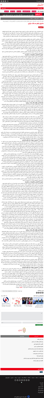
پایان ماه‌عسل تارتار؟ (40, 356)
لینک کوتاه (20, 291)
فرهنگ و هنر (24, 377)
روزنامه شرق (40, 8)
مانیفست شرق (40, 388)
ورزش (19, 377)
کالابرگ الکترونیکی (26, 11)
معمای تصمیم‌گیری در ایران (38, 346)
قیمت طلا (19, 11)
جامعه (36, 377)
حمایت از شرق (40, 386)
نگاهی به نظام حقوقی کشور (38, 344)
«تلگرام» (20, 287)
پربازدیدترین (22, 336)
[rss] (29, 380)
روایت (15, 377)
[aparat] (20, 380)
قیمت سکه (13, 11)
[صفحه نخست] (7, 1)
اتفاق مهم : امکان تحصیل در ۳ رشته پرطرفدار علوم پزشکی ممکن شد (20, 14)
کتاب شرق (4, 8)
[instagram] (26, 380)
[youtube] (15, 380)
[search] (1, 1)
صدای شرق (8, 377)
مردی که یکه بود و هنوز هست (38, 353)
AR (3, 1)
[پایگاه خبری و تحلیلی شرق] (40, 5)
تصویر (12, 377)
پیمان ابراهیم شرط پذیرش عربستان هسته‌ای (35, 348)
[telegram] (43, 293)
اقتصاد (29, 377)
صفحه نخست (41, 377)
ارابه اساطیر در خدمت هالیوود (38, 351)
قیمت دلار (34, 11)
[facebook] (39, 293)
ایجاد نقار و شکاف (40, 339)
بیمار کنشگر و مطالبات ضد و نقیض (37, 341)
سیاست (32, 377)
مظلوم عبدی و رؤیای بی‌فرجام (38, 360)
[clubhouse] (17, 380)
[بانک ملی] (22, 332)
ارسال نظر (39, 324)
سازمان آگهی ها (40, 392)
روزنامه (41, 18)
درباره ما (42, 384)
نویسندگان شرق (40, 390)
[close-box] (3, 14)
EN (5, 1)
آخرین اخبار (36, 336)
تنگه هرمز (6, 11)
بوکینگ (41, 372)
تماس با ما (41, 383)
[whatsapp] (37, 293)
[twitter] (41, 293)
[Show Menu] (1, 4)
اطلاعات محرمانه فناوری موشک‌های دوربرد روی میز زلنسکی (33, 358)
